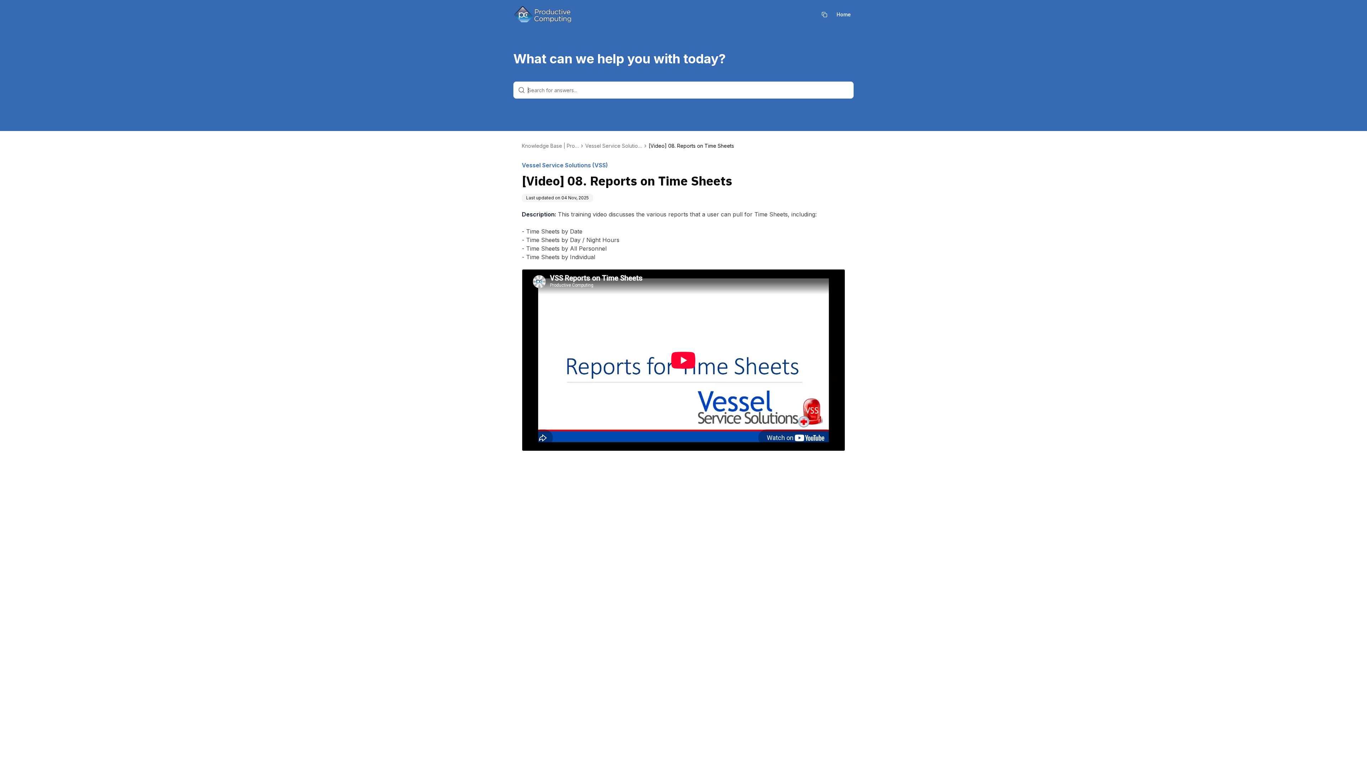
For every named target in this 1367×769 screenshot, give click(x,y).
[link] (691, 146)
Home (844, 14)
